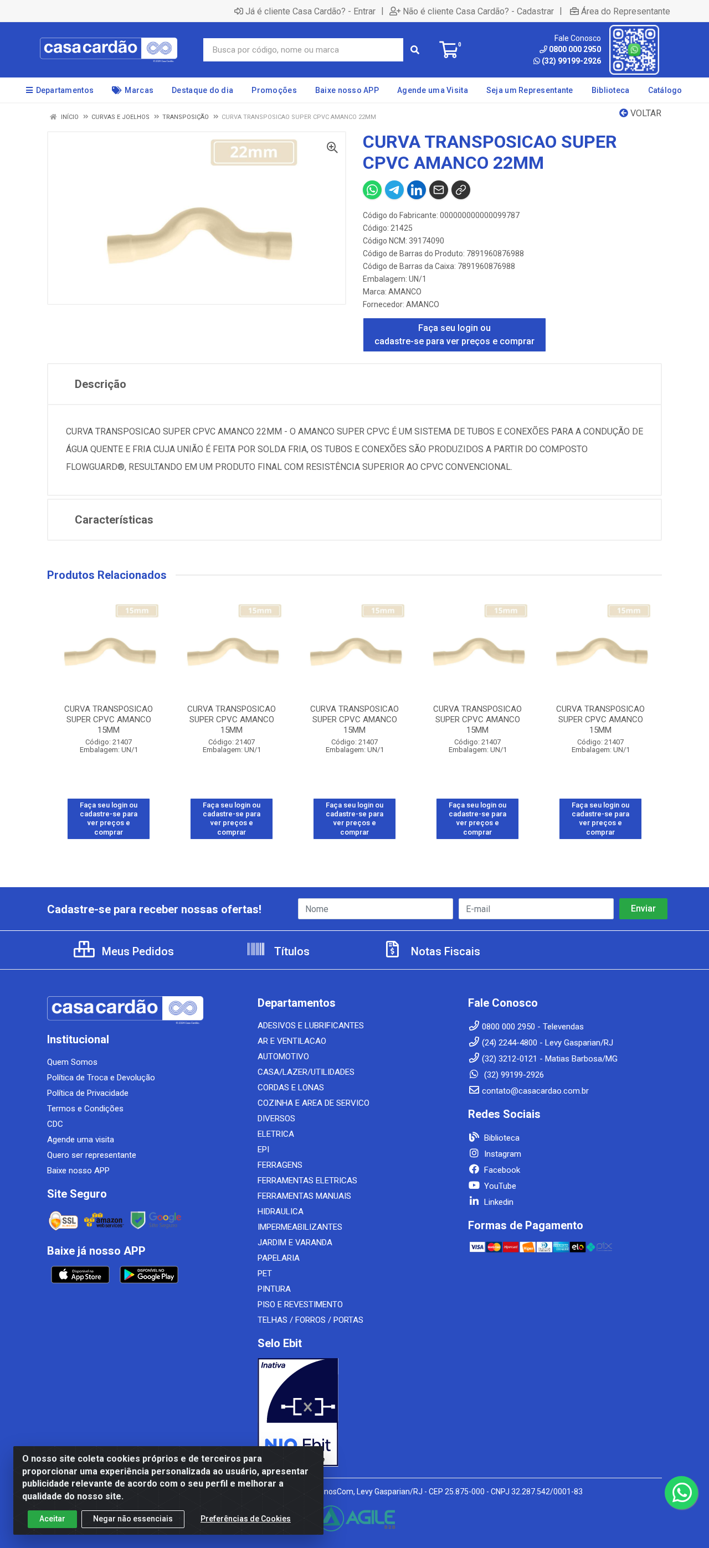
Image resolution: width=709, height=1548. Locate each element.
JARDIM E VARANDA (295, 1242)
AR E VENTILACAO (292, 1041)
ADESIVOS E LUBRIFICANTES (311, 1026)
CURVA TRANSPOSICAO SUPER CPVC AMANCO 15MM (108, 719)
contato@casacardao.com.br (535, 1091)
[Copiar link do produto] (460, 189)
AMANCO (405, 291)
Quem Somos (72, 1062)
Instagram (501, 1154)
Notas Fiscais (444, 951)
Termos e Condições (85, 1109)
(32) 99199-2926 (571, 60)
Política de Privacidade (88, 1093)
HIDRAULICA (281, 1211)
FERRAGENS (280, 1165)
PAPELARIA (279, 1258)
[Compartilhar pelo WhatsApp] (372, 189)
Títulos (290, 951)
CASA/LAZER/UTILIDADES (306, 1072)
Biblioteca (501, 1138)
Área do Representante (625, 11)
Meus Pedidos (136, 951)
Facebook (501, 1170)
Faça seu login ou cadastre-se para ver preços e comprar (454, 334)
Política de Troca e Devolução (101, 1078)
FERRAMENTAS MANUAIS (304, 1196)
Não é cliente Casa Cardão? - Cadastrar (478, 11)
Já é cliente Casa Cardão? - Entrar (310, 11)
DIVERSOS (276, 1119)
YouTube (499, 1186)
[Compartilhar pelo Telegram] (394, 189)
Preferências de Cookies (246, 1518)
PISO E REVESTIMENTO (300, 1304)
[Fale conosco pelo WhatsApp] (681, 1492)
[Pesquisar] (415, 49)
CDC (55, 1124)
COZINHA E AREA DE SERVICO (313, 1103)
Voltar (644, 113)
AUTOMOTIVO (283, 1057)
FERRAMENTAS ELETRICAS (307, 1180)
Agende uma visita (80, 1140)
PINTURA (274, 1289)
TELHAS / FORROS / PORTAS (310, 1320)
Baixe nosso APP (78, 1171)
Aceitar (52, 1518)
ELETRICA (276, 1134)
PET (265, 1273)
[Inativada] (354, 1412)
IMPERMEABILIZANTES (300, 1227)
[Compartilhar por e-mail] (438, 189)
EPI (263, 1149)
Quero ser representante (91, 1155)
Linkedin (497, 1202)
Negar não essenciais (133, 1518)
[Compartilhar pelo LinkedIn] (416, 189)
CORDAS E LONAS (291, 1088)
